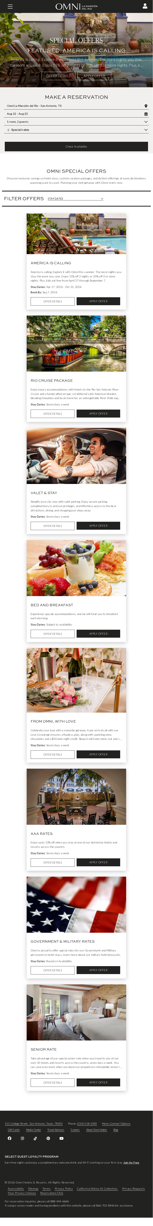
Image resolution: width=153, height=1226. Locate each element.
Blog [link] (115, 1129)
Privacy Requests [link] (133, 1188)
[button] (145, 6)
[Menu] (10, 7)
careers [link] (75, 1129)
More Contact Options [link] (116, 1123)
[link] (9, 1138)
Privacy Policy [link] (64, 1188)
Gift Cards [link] (14, 1129)
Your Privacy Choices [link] (22, 1193)
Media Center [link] (33, 1129)
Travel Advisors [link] (55, 1129)
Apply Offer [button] (94, 76)
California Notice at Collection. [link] (97, 1188)
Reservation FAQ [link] (51, 1193)
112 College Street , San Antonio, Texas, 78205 (34, 1123)
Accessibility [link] (16, 1188)
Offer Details (58, 76)
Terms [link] (46, 1188)
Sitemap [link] (33, 1188)
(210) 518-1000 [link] (87, 1123)
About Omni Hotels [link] (96, 1129)
